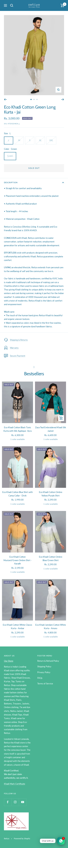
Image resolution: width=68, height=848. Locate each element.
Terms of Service (45, 683)
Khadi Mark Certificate (14, 783)
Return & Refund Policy (48, 661)
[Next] (62, 99)
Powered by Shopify (22, 838)
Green (10, 156)
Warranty (14, 347)
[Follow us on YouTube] (22, 802)
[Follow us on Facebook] (7, 802)
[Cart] (62, 5)
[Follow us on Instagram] (15, 802)
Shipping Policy (44, 666)
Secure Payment (17, 355)
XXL (51, 140)
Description (10, 182)
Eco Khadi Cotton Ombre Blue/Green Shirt (50, 558)
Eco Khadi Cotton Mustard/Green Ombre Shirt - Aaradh (17, 560)
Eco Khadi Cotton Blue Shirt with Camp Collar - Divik (17, 494)
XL (40, 140)
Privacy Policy (43, 672)
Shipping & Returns (19, 340)
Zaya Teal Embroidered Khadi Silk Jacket (50, 429)
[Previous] (5, 99)
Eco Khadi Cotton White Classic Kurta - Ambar (17, 626)
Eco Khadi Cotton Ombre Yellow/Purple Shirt (50, 494)
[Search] (11, 5)
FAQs (39, 678)
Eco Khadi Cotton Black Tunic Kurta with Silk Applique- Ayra (17, 429)
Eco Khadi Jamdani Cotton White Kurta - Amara (50, 626)
